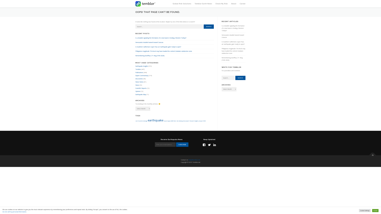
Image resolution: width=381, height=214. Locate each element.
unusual (200, 121)
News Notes (139, 82)
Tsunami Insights (194, 121)
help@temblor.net (194, 160)
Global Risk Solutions (182, 4)
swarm (187, 121)
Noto (175, 121)
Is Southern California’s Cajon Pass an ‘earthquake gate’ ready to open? (158, 47)
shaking (180, 121)
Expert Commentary (141, 75)
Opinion (137, 91)
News (137, 85)
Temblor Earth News (203, 4)
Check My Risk (221, 4)
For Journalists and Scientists (231, 71)
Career (243, 4)
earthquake (155, 120)
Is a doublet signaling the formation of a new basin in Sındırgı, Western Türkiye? (160, 38)
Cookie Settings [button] (364, 210)
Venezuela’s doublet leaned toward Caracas (149, 42)
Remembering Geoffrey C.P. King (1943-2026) (150, 56)
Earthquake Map (140, 94)
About (233, 4)
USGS (204, 121)
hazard (165, 121)
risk (177, 121)
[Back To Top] (372, 155)
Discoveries (139, 79)
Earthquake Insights (141, 66)
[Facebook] (204, 145)
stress (184, 121)
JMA (172, 121)
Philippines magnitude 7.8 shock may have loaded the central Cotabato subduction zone (163, 51)
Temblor (138, 69)
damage (145, 121)
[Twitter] (209, 145)
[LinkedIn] (214, 145)
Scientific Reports (141, 88)
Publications (139, 72)
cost (136, 121)
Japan (169, 121)
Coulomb (140, 121)
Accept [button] (375, 210)
